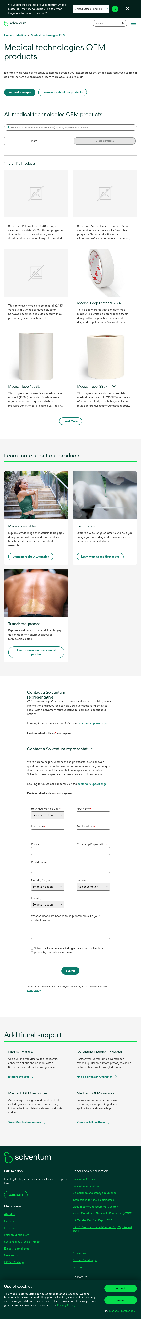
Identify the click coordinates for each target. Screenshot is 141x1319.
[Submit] (123, 23)
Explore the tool (18, 1076)
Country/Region (42, 880)
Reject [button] (121, 1300)
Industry (37, 898)
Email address (86, 826)
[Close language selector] (127, 8)
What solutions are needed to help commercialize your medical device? (65, 918)
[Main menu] (133, 23)
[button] (119, 1310)
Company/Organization (92, 844)
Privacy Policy (66, 1305)
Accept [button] (120, 1288)
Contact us (79, 1253)
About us (9, 1214)
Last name (38, 826)
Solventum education (86, 1186)
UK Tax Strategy (14, 1262)
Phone (35, 844)
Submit (70, 970)
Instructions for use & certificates (93, 1199)
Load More (71, 421)
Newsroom (11, 1255)
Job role (82, 880)
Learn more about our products (63, 92)
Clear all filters (105, 141)
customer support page (92, 723)
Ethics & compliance (16, 1248)
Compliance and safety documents (94, 1193)
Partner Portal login (85, 1260)
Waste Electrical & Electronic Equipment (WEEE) (102, 1213)
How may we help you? (46, 808)
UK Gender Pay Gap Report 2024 (93, 1220)
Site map (78, 1267)
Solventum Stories (84, 1179)
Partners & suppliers (16, 1234)
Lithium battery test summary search (95, 1206)
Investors (9, 1228)
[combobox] (110, 23)
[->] (115, 9)
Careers (9, 1221)
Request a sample (20, 92)
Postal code (39, 862)
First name (84, 808)
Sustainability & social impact (22, 1241)
